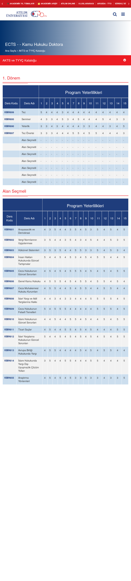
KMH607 (9, 288)
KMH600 (9, 119)
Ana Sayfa (10, 50)
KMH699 (9, 112)
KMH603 (9, 250)
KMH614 (9, 360)
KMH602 (9, 239)
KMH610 (9, 319)
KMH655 (9, 377)
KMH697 (9, 133)
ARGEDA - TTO (96, 3)
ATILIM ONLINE (62, 3)
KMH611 (9, 329)
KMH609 (9, 308)
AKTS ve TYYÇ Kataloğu (32, 50)
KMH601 (9, 229)
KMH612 (9, 336)
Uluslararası (79, 3)
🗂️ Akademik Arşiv (44, 3)
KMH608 (9, 298)
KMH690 (9, 126)
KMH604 (9, 257)
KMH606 (9, 281)
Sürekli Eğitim (113, 3)
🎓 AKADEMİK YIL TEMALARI (19, 3)
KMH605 (9, 270)
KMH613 (9, 350)
